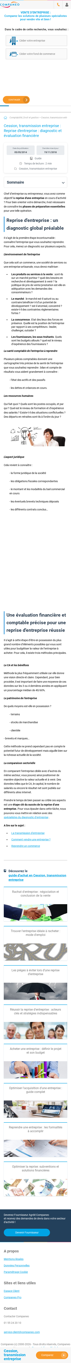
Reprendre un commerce (25, 845)
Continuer (14, 100)
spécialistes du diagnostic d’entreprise (26, 817)
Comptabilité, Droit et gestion (24, 117)
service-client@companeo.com (22, 1332)
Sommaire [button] (15, 182)
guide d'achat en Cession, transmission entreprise (37, 877)
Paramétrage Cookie (16, 1271)
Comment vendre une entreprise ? (31, 839)
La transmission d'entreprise (27, 833)
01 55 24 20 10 (12, 1322)
